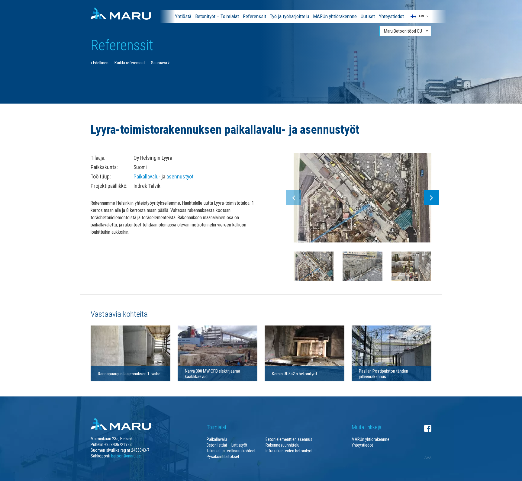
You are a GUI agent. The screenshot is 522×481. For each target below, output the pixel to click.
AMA (427, 458)
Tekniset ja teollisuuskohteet (231, 450)
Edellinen (100, 63)
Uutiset (368, 16)
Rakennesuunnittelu (282, 445)
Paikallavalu (146, 176)
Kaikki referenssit (129, 63)
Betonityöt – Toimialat (217, 16)
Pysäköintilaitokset (223, 456)
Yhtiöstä (183, 16)
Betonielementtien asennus (289, 439)
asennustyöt (180, 176)
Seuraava (159, 63)
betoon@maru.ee (126, 456)
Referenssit (254, 16)
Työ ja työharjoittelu (289, 16)
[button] (419, 16)
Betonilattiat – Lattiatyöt (227, 445)
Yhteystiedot (391, 16)
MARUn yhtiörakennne (335, 16)
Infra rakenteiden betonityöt (289, 450)
